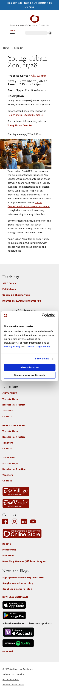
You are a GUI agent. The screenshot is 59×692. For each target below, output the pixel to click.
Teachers (7, 410)
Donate (29, 6)
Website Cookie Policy (13, 684)
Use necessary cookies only (29, 375)
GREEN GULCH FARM (13, 425)
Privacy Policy (12, 346)
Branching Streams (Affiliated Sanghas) (25, 561)
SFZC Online (9, 283)
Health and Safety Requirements (25, 114)
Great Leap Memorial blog (17, 588)
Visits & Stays (10, 398)
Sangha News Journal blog (17, 583)
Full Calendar (9, 289)
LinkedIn (23, 522)
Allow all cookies (29, 367)
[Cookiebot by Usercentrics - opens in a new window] (42, 315)
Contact (7, 416)
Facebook (6, 522)
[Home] (29, 20)
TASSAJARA (8, 457)
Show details (42, 358)
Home (6, 47)
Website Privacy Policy (13, 674)
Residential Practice (13, 404)
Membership (9, 549)
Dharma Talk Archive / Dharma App (21, 300)
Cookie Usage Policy (38, 346)
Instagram (14, 522)
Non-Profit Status (11, 679)
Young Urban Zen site (20, 125)
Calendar (18, 47)
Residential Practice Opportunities (29, 3)
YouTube (33, 522)
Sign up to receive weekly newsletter (23, 577)
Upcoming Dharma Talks (16, 294)
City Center (38, 76)
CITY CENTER (9, 393)
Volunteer (8, 555)
